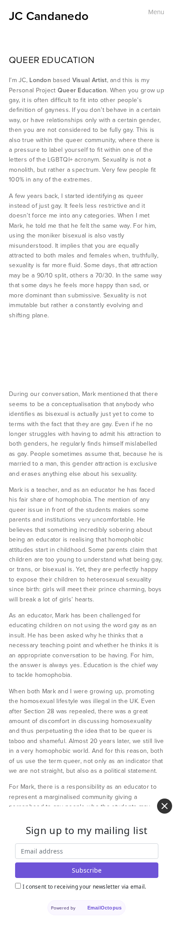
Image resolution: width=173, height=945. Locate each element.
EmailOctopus (104, 907)
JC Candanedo (48, 15)
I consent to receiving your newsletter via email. (84, 886)
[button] (28, 354)
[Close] (164, 806)
